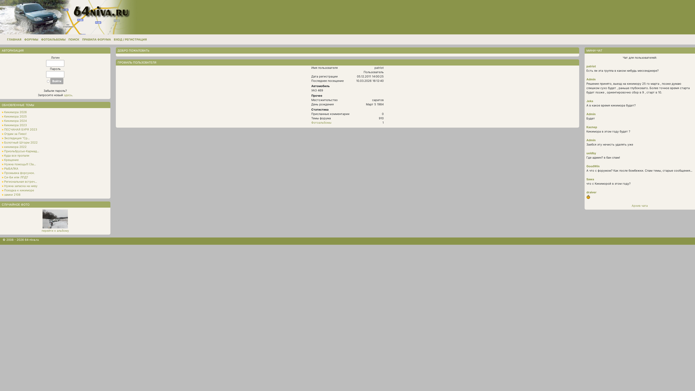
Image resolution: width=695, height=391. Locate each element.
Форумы (31, 39)
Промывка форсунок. (19, 173)
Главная (14, 39)
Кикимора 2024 (15, 121)
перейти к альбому (55, 230)
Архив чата (640, 205)
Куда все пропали (16, 155)
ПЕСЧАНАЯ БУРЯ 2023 (20, 129)
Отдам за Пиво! (15, 134)
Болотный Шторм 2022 (21, 142)
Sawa (590, 179)
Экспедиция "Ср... (17, 138)
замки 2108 (12, 194)
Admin (591, 79)
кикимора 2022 (15, 147)
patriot (591, 66)
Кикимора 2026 (15, 112)
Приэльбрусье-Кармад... (21, 151)
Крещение (11, 160)
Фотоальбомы (53, 39)
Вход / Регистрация (130, 39)
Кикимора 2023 (15, 125)
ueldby (591, 153)
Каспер (591, 127)
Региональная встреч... (20, 181)
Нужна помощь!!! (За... (20, 164)
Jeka (589, 101)
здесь (68, 95)
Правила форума (96, 39)
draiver (591, 192)
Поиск (73, 39)
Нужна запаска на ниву (20, 186)
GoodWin (593, 166)
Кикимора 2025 (15, 116)
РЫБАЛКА (11, 168)
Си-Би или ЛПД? (16, 177)
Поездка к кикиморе (19, 190)
